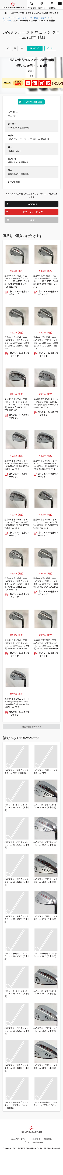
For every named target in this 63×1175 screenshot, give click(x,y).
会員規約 (48, 1138)
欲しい (50, 48)
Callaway (7, 20)
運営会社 (36, 1138)
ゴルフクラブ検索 (30, 17)
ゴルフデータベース (11, 17)
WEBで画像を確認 (34, 101)
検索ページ (45, 17)
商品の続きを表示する (31, 726)
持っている (35, 48)
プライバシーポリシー (33, 1142)
